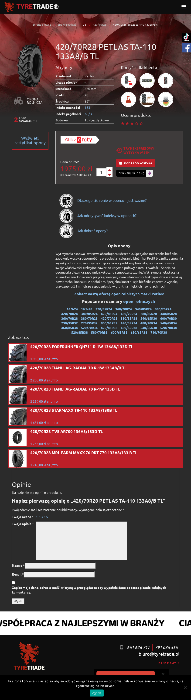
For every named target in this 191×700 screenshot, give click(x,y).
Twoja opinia (23, 524)
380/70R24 (163, 309)
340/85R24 (143, 309)
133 (87, 107)
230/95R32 (69, 323)
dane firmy (167, 663)
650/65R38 (139, 332)
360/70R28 (69, 318)
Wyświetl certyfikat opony (30, 140)
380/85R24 (89, 314)
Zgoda (96, 693)
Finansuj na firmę (131, 173)
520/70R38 (168, 328)
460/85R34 (69, 328)
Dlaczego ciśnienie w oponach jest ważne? (111, 200)
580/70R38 (99, 332)
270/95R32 (89, 323)
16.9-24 (72, 309)
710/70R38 (158, 332)
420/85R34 (129, 323)
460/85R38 (129, 328)
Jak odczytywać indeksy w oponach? (106, 215)
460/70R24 (129, 314)
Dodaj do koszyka (137, 163)
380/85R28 (129, 318)
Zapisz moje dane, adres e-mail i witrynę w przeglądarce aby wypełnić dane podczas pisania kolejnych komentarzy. (89, 589)
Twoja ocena (23, 517)
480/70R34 (148, 323)
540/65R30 (148, 318)
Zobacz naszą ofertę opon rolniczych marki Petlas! (119, 293)
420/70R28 (109, 318)
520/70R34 (89, 328)
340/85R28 (168, 314)
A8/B (88, 114)
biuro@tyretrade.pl (159, 654)
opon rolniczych (139, 301)
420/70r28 (99, 24)
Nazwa (18, 565)
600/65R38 (119, 332)
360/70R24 (123, 309)
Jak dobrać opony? (92, 230)
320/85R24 (104, 309)
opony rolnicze (67, 24)
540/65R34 (168, 323)
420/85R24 (109, 314)
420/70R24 (69, 314)
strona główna (42, 24)
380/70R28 (89, 318)
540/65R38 (148, 328)
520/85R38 (79, 332)
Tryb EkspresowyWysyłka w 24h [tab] (138, 150)
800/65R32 (109, 323)
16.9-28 (86, 309)
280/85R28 (148, 314)
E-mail (18, 574)
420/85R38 (109, 328)
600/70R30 (168, 318)
